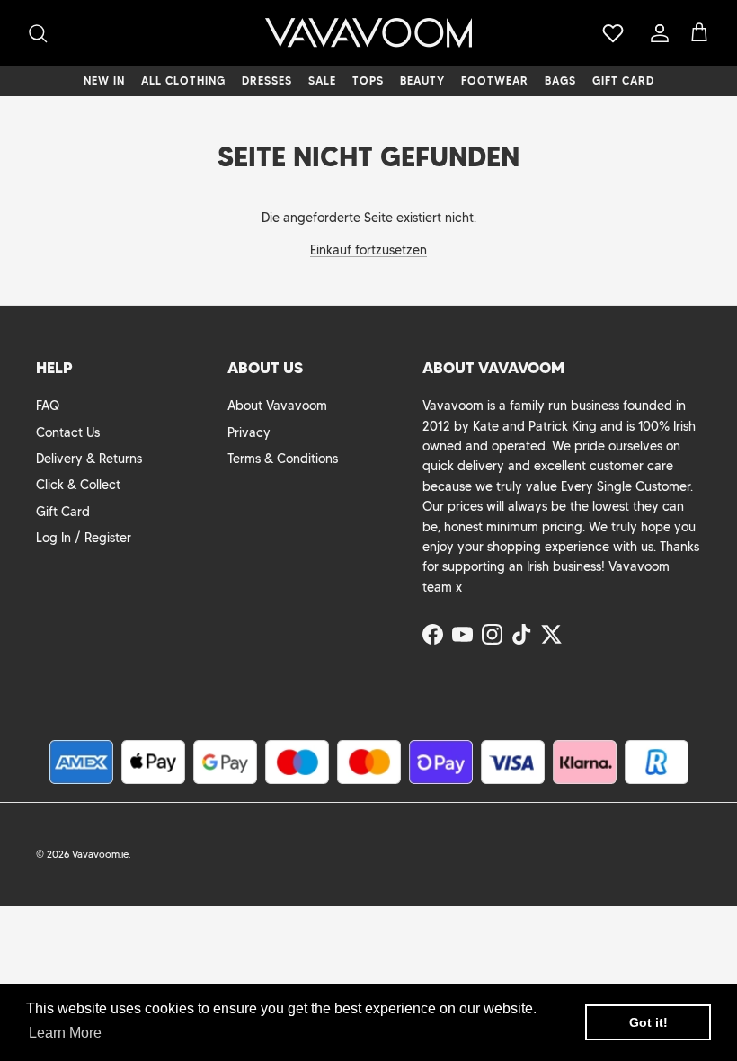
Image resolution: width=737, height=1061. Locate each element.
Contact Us (68, 432)
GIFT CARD (623, 80)
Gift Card (63, 512)
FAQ (47, 405)
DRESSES (267, 80)
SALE (322, 80)
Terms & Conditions (282, 458)
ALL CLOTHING (183, 80)
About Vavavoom (277, 405)
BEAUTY (422, 80)
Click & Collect (78, 485)
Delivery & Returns (89, 458)
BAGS (560, 80)
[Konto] (656, 33)
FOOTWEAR (494, 80)
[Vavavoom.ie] (368, 33)
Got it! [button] (648, 1022)
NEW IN (104, 80)
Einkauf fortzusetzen (368, 250)
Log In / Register (83, 538)
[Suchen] (38, 33)
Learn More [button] (65, 1032)
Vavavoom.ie (100, 854)
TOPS (368, 80)
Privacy (249, 432)
